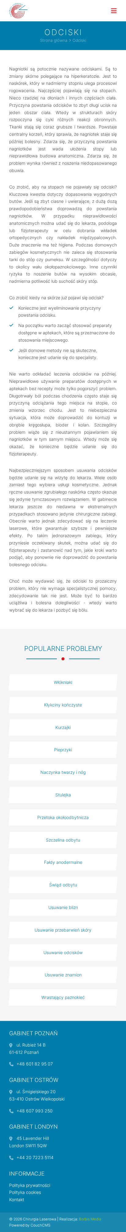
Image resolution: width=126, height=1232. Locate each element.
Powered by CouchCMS (29, 1225)
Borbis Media (90, 1219)
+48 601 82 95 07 (35, 1063)
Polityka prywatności (29, 1185)
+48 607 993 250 (35, 1110)
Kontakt (16, 1199)
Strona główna (53, 40)
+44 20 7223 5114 (35, 1157)
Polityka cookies (25, 1192)
